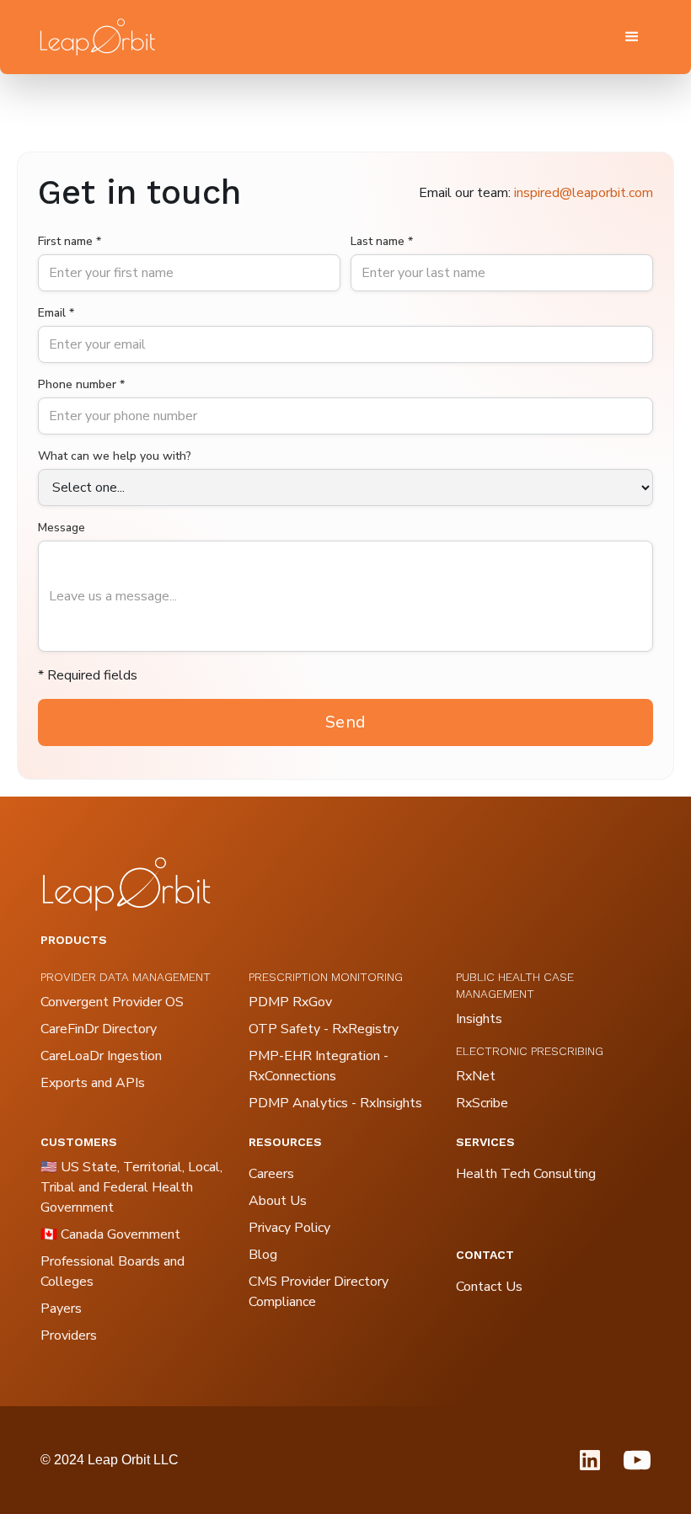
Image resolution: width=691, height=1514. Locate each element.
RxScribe (482, 1103)
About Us (278, 1200)
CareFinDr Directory (98, 1029)
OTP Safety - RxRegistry (324, 1029)
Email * (56, 313)
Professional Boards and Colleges (112, 1271)
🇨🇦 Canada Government (110, 1234)
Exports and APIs (92, 1083)
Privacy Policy (289, 1227)
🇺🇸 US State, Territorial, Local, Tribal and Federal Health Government (131, 1187)
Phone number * (81, 384)
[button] (632, 37)
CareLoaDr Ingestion (101, 1056)
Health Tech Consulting (526, 1174)
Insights (479, 1019)
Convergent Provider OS (112, 1002)
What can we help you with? (114, 456)
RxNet (475, 1076)
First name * (69, 241)
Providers (68, 1335)
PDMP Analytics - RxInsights (335, 1103)
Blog (263, 1254)
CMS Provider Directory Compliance (318, 1291)
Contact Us (489, 1286)
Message (61, 528)
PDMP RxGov (290, 1002)
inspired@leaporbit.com (583, 193)
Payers (61, 1308)
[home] (97, 37)
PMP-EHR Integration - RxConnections (318, 1066)
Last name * (382, 241)
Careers (271, 1174)
